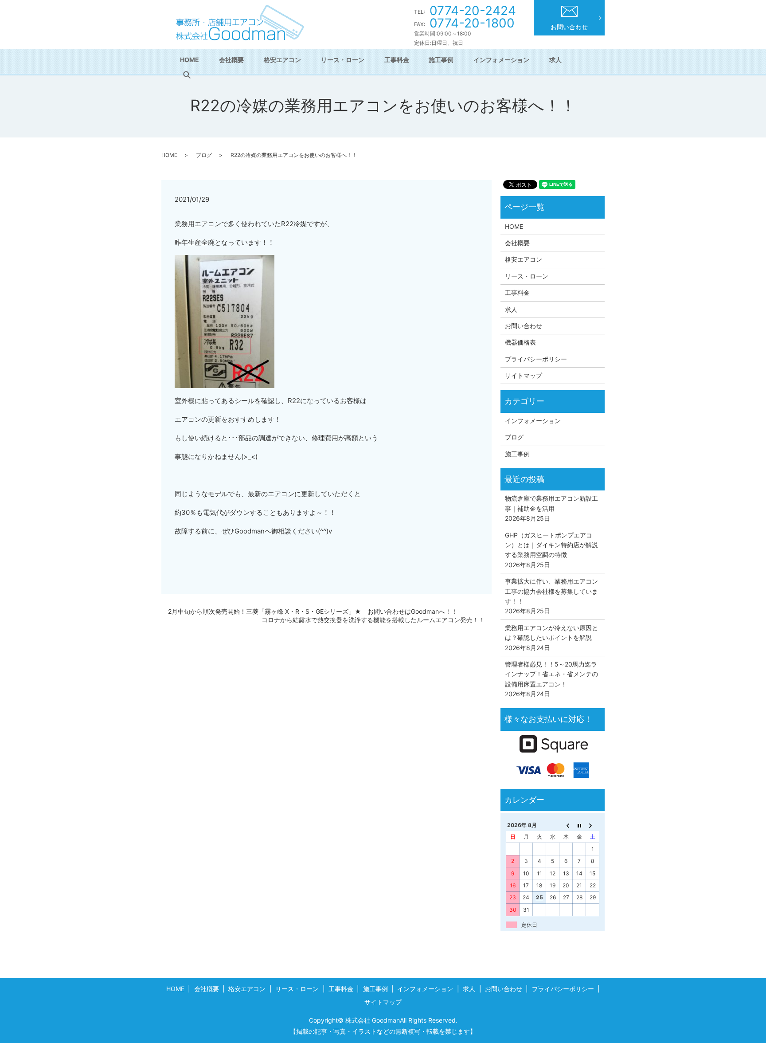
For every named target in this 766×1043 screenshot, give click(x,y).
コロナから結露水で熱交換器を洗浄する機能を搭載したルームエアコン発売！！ (373, 619)
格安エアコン (282, 59)
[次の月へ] (592, 825)
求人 (555, 59)
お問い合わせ (569, 27)
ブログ (204, 155)
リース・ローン (342, 59)
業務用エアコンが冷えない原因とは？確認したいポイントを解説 (551, 632)
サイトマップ (523, 375)
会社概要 (231, 59)
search (186, 75)
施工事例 (441, 59)
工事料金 (396, 59)
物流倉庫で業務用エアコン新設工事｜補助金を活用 (551, 503)
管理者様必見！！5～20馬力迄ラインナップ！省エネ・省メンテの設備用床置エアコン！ (551, 674)
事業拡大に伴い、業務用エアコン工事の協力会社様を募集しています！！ (551, 591)
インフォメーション (501, 59)
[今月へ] (579, 825)
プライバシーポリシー (536, 359)
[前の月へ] (566, 825)
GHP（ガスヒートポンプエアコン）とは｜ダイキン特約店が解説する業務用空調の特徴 (551, 545)
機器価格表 (520, 342)
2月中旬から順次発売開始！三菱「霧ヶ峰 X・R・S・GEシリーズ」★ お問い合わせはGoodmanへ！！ (312, 611)
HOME (189, 59)
